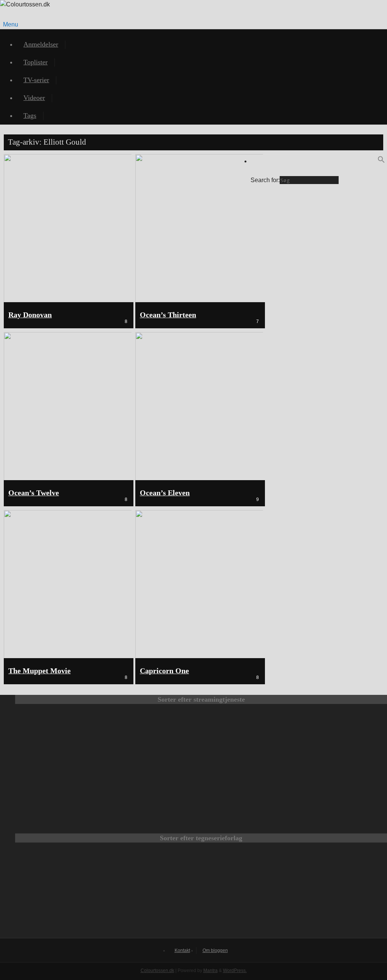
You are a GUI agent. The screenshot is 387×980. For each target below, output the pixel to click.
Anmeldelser (40, 44)
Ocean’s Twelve (33, 493)
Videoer (34, 97)
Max (65, 736)
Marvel (201, 894)
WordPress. (235, 970)
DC (101, 894)
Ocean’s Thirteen (168, 315)
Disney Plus (337, 736)
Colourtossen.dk (157, 970)
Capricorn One (164, 671)
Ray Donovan (30, 315)
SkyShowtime (246, 788)
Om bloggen (215, 950)
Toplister (35, 62)
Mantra (210, 970)
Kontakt (182, 950)
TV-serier (36, 80)
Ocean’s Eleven (165, 493)
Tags (29, 115)
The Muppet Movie (39, 671)
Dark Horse (301, 894)
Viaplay (155, 788)
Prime (246, 736)
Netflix (155, 736)
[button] (381, 161)
